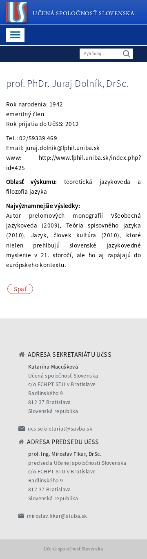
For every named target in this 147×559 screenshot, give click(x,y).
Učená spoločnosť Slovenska (84, 13)
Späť (20, 289)
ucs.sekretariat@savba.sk (60, 428)
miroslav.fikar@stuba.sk (57, 516)
